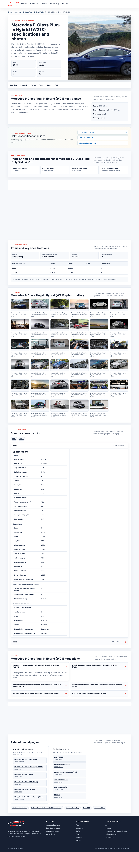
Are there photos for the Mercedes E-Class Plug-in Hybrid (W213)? (36, 693)
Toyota (78, 840)
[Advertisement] (69, 211)
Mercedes (17, 12)
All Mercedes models (19, 808)
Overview (13, 85)
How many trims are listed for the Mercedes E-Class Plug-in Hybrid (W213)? (36, 666)
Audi (77, 825)
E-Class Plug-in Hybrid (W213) (33, 12)
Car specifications (53, 825)
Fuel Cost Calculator (53, 828)
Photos (33, 85)
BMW (78, 831)
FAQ (56, 85)
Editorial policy (111, 834)
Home (10, 12)
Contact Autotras (52, 831)
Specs (49, 85)
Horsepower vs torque (103, 132)
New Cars (66, 4)
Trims (41, 85)
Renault (79, 837)
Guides (108, 828)
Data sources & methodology (116, 831)
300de (14, 272)
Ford (77, 834)
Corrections (109, 837)
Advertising (50, 834)
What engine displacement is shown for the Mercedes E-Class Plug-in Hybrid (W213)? (37, 685)
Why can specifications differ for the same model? (89, 693)
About (107, 825)
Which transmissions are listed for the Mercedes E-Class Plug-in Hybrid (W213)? (97, 685)
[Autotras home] (16, 824)
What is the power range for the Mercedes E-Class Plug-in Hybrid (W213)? (94, 666)
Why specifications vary (103, 143)
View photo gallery (72, 808)
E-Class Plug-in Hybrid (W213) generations (46, 808)
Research (24, 85)
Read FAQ (86, 808)
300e (14, 268)
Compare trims (99, 808)
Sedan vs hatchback (103, 138)
